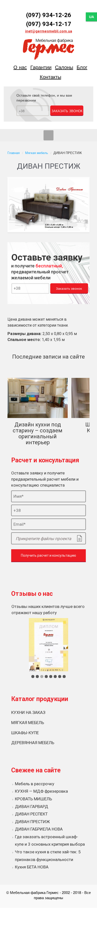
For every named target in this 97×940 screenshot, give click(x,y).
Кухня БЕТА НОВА (31, 866)
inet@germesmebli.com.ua (48, 31)
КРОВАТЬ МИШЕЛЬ (33, 798)
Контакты (50, 76)
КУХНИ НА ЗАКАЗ (28, 712)
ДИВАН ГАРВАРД (31, 806)
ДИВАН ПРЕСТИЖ (32, 821)
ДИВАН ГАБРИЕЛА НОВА (39, 829)
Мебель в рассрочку (34, 783)
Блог (82, 67)
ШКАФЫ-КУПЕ (25, 732)
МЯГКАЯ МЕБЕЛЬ (27, 722)
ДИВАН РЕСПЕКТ (31, 813)
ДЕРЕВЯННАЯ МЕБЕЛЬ (32, 742)
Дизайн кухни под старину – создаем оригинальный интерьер (37, 433)
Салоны (64, 67)
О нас (20, 67)
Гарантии (40, 67)
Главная (13, 152)
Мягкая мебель (36, 152)
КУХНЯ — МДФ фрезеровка (41, 791)
